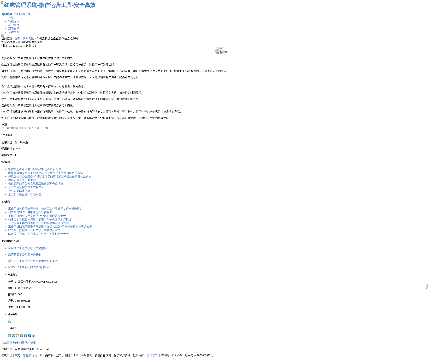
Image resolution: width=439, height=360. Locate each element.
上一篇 (5, 127)
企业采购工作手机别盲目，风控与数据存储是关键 (38, 223)
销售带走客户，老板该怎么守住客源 (30, 212)
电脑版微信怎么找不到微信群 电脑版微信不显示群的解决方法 (45, 172)
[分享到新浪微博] (17, 335)
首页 (11, 17)
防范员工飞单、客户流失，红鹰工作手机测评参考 (38, 233)
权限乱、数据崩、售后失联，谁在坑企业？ (34, 230)
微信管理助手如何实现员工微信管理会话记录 (35, 183)
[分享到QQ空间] (13, 335)
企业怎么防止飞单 (19, 190)
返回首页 (15, 127)
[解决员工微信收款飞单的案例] (27, 248)
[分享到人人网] (29, 335)
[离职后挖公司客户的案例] (24, 254)
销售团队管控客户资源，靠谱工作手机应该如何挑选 (39, 219)
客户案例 (13, 24)
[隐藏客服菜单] (427, 276)
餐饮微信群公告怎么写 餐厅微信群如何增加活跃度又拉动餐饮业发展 (49, 176)
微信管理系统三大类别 (22, 180)
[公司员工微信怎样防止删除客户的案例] (33, 260)
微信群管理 (154, 355)
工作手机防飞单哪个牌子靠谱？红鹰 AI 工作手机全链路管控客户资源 (50, 226)
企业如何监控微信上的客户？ (26, 187)
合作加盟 (13, 32)
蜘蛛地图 (18, 342)
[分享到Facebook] (25, 335)
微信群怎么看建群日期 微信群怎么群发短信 (34, 169)
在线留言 (6, 342)
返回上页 (33, 127)
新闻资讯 (13, 28)
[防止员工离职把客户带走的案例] (28, 267)
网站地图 (30, 342)
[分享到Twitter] (33, 335)
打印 (24, 127)
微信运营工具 (34, 355)
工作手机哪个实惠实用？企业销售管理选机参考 (37, 215)
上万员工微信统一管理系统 (24, 194)
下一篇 (44, 127)
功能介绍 (13, 21)
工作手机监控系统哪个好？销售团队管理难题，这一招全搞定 (45, 208)
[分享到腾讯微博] (21, 335)
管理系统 (12, 355)
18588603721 (15, 14)
